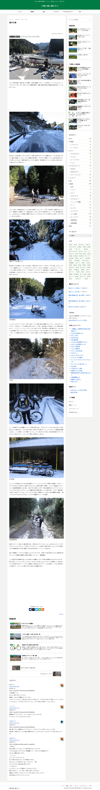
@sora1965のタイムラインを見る (78, 320)
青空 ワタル (74, 381)
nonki (87, 301)
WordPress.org (73, 412)
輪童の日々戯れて (76, 379)
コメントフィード (74, 408)
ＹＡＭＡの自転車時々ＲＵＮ (79, 342)
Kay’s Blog (74, 335)
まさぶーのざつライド (77, 355)
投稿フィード (72, 405)
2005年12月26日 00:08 (14, 686)
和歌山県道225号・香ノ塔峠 (76, 295)
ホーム (62, 785)
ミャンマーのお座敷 (76, 357)
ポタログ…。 (75, 353)
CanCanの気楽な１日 (77, 333)
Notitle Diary (75, 337)
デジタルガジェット (84, 785)
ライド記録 (13, 36)
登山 (71, 785)
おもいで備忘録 (75, 346)
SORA (11, 738)
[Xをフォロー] (33, 609)
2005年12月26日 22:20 (14, 740)
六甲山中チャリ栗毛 (76, 368)
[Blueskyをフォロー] (36, 609)
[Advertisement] (36, 28)
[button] (90, 19)
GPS (90, 785)
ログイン (71, 401)
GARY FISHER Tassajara (27, 36)
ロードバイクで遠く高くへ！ (79, 364)
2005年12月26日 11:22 (14, 708)
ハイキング (75, 785)
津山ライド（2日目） (74, 288)
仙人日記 (73, 366)
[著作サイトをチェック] (30, 609)
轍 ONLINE (74, 392)
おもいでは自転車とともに (78, 344)
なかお (11, 721)
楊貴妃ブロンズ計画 (76, 370)
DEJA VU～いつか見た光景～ (79, 390)
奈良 (38, 36)
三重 (34, 36)
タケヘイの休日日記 (76, 351)
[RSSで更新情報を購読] (42, 609)
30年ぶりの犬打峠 (73, 307)
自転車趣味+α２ (75, 377)
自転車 (18, 36)
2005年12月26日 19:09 (14, 723)
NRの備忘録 (74, 340)
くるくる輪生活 (75, 348)
